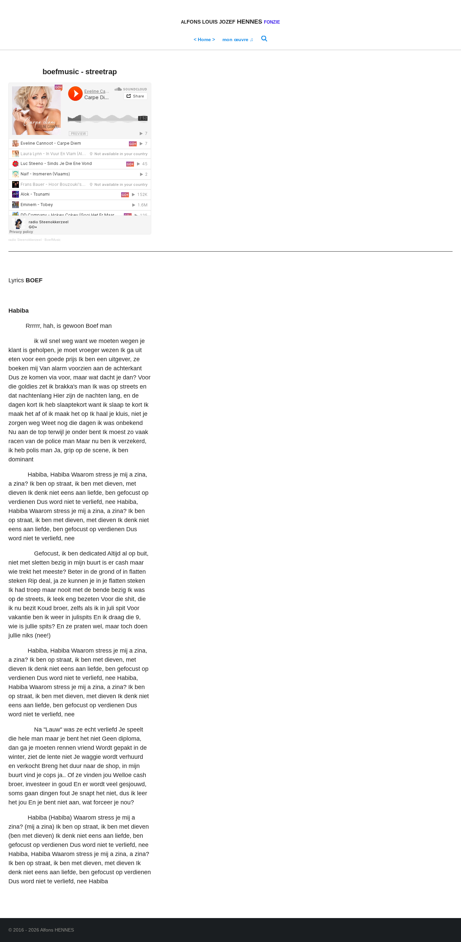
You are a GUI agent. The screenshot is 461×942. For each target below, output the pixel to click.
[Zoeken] (264, 39)
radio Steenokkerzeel (25, 239)
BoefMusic (53, 239)
